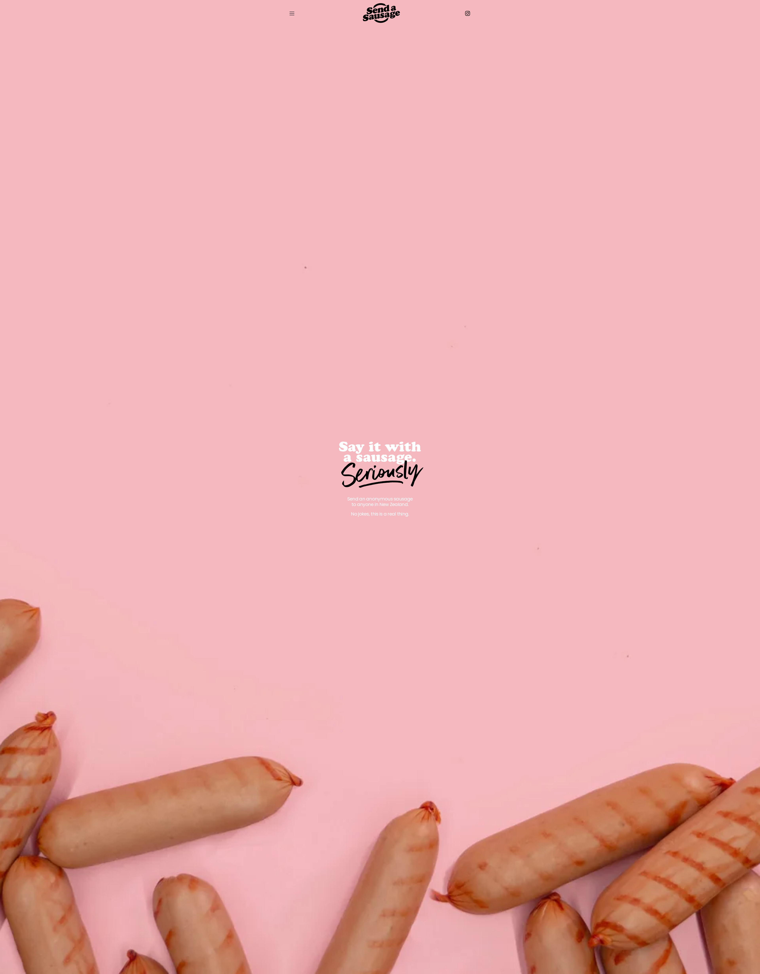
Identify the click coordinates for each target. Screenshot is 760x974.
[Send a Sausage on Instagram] (469, 13)
